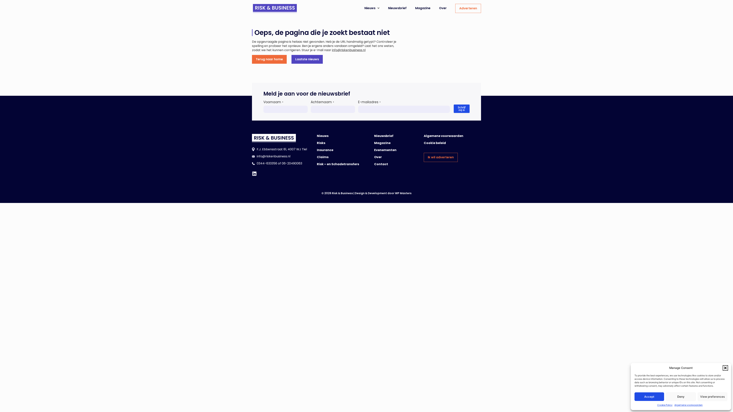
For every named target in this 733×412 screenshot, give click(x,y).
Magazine (422, 8)
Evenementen (385, 150)
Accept (649, 396)
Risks (321, 143)
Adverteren (468, 8)
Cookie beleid (435, 143)
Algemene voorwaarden (688, 405)
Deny (681, 396)
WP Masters (403, 193)
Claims (323, 157)
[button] (725, 368)
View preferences (712, 396)
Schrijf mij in (462, 109)
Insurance (325, 150)
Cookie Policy (664, 405)
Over (443, 8)
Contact (381, 164)
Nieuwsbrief (397, 8)
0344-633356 (267, 163)
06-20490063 (292, 163)
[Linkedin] (254, 173)
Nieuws (369, 8)
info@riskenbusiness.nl (349, 50)
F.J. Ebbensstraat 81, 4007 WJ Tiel (282, 149)
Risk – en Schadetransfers (338, 164)
